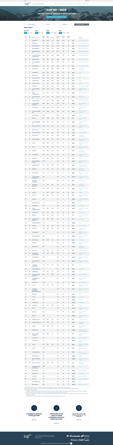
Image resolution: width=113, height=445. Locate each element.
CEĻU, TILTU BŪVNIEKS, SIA (36, 359)
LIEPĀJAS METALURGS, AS (36, 97)
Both (25, 33)
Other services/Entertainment (83, 352)
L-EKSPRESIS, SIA (35, 340)
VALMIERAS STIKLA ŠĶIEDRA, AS (35, 219)
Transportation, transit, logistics (83, 89)
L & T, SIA (33, 297)
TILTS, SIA (33, 285)
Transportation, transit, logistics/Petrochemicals (83, 165)
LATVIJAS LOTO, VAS (35, 356)
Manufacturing (81, 97)
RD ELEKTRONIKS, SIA (35, 203)
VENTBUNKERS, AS (35, 232)
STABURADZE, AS (35, 205)
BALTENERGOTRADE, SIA (36, 223)
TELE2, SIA (34, 118)
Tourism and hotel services (83, 319)
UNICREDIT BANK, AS (35, 59)
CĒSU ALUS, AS (34, 250)
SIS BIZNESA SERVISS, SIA (36, 322)
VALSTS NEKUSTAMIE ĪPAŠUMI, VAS (36, 275)
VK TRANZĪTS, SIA (35, 154)
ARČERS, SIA (34, 242)
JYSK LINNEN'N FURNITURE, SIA (35, 265)
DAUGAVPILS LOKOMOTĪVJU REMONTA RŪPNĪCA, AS (36, 290)
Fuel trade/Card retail (82, 370)
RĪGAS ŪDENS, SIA (35, 240)
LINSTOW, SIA (34, 376)
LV (24, 0)
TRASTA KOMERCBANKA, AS (35, 93)
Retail (80, 75)
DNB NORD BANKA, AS (36, 46)
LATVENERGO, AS (35, 72)
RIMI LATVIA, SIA (35, 75)
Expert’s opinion (69, 4)
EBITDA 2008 (63, 37)
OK (71, 443)
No (31, 33)
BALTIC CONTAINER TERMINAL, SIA (35, 334)
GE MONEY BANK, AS (36, 101)
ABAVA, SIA (34, 379)
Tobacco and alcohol (82, 132)
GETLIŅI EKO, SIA (35, 373)
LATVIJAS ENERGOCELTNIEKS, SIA (36, 209)
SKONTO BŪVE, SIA (35, 173)
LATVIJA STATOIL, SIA (35, 83)
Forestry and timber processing (82, 112)
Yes (28, 33)
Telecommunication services (82, 104)
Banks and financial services (83, 40)
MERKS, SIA (34, 215)
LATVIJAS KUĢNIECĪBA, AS (36, 122)
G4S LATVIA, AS (35, 282)
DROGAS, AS (34, 158)
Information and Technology (81, 69)
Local (51, 33)
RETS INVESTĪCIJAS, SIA (36, 381)
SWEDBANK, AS (35, 40)
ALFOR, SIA (34, 192)
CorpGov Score (68, 37)
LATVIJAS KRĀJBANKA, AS (36, 62)
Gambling (80, 192)
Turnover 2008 (58, 37)
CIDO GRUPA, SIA (35, 212)
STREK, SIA (34, 326)
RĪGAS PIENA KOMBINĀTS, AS (35, 181)
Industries (65, 24)
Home (56, 4)
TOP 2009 (26, 37)
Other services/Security (83, 282)
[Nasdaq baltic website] (85, 436)
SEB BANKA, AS (34, 43)
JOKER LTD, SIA (34, 305)
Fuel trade (80, 83)
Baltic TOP (63, 4)
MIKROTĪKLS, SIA (35, 246)
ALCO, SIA (34, 299)
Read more (34, 419)
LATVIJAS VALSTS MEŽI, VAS (36, 112)
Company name (35, 37)
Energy (80, 72)
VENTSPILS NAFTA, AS (36, 165)
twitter (87, 1)
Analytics (59, 4)
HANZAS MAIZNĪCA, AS (36, 269)
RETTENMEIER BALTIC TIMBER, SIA (36, 279)
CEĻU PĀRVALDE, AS (35, 257)
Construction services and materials (83, 143)
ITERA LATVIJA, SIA (35, 115)
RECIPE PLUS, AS (35, 135)
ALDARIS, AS (34, 225)
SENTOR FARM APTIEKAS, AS (34, 185)
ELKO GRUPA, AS (35, 68)
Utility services (81, 129)
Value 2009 (43, 37)
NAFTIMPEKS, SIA (35, 330)
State (68, 33)
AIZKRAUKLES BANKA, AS (36, 52)
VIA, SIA (33, 308)
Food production (82, 180)
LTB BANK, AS (34, 86)
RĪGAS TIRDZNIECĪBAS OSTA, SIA (36, 162)
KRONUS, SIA (34, 312)
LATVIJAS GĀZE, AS (35, 80)
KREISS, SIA (34, 315)
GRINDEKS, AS (34, 169)
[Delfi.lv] (81, 440)
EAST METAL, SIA (35, 302)
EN (25, 0)
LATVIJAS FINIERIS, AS (36, 139)
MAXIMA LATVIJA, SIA (36, 78)
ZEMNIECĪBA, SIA (35, 271)
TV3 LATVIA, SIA (35, 338)
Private (64, 33)
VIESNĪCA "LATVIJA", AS (36, 319)
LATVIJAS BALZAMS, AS (36, 132)
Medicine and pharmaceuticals (82, 136)
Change (52, 37)
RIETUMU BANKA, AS (35, 48)
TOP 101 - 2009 (31, 24)
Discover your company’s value (57, 17)
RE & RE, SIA (34, 199)
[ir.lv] (86, 440)
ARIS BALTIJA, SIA (35, 370)
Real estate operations (83, 274)
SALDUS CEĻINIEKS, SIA (36, 236)
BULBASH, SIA (34, 294)
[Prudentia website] (73, 436)
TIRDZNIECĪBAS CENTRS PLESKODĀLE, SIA (36, 367)
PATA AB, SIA (34, 228)
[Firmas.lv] (75, 440)
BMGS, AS (34, 188)
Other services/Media (82, 338)
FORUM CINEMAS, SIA (36, 352)
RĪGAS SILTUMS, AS (35, 130)
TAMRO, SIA (34, 150)
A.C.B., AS (33, 143)
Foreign (55, 33)
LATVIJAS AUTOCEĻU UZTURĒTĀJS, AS (35, 177)
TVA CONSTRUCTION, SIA (36, 261)
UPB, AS (33, 147)
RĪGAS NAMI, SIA (35, 384)
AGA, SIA (33, 348)
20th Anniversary (85, 4)
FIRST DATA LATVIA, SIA (36, 362)
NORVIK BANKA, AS (35, 66)
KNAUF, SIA (34, 195)
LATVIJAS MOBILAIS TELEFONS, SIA (35, 104)
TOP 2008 (29, 37)
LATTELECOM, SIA (35, 107)
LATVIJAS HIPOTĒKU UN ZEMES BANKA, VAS (36, 56)
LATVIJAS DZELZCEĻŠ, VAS (36, 89)
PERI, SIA (33, 344)
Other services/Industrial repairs (83, 289)
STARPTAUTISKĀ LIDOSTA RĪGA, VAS (35, 254)
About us (74, 4)
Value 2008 (47, 37)
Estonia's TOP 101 (81, 24)
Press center (79, 4)
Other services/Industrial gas (83, 349)
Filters (48, 24)
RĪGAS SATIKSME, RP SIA (36, 126)
